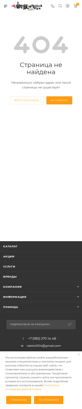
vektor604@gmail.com (44, 346)
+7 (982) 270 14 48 (42, 338)
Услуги (9, 266)
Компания (12, 286)
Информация (14, 296)
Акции (9, 256)
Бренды (10, 276)
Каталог (10, 246)
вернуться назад (26, 100)
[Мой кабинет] (67, 6)
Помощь (10, 307)
